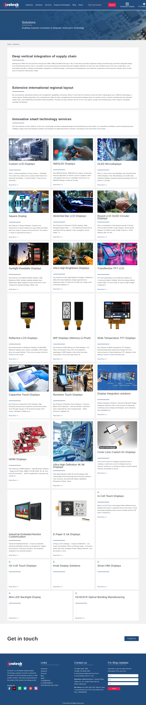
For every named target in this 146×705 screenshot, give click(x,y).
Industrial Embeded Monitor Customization (25, 535)
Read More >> (13, 185)
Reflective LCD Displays (23, 337)
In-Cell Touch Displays (110, 496)
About (80, 5)
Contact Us (131, 638)
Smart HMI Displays (109, 565)
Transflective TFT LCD (110, 268)
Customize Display (127, 6)
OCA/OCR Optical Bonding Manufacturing (100, 597)
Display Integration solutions (114, 393)
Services (48, 5)
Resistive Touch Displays (68, 394)
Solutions (39, 5)
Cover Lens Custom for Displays (116, 452)
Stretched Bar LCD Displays (69, 215)
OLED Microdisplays (109, 163)
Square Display (18, 216)
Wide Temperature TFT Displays (116, 337)
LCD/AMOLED (45, 680)
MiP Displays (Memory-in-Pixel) (72, 337)
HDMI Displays (18, 459)
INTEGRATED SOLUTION (49, 685)
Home (9, 44)
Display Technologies (62, 5)
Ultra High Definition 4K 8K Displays (69, 465)
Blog (74, 5)
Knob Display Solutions (66, 565)
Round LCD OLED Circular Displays (113, 217)
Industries (29, 5)
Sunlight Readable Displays (25, 268)
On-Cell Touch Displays (23, 565)
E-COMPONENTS (47, 683)
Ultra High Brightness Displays (71, 268)
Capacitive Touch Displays (24, 394)
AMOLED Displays (64, 163)
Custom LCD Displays (22, 163)
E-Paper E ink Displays (66, 534)
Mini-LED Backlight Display (25, 597)
